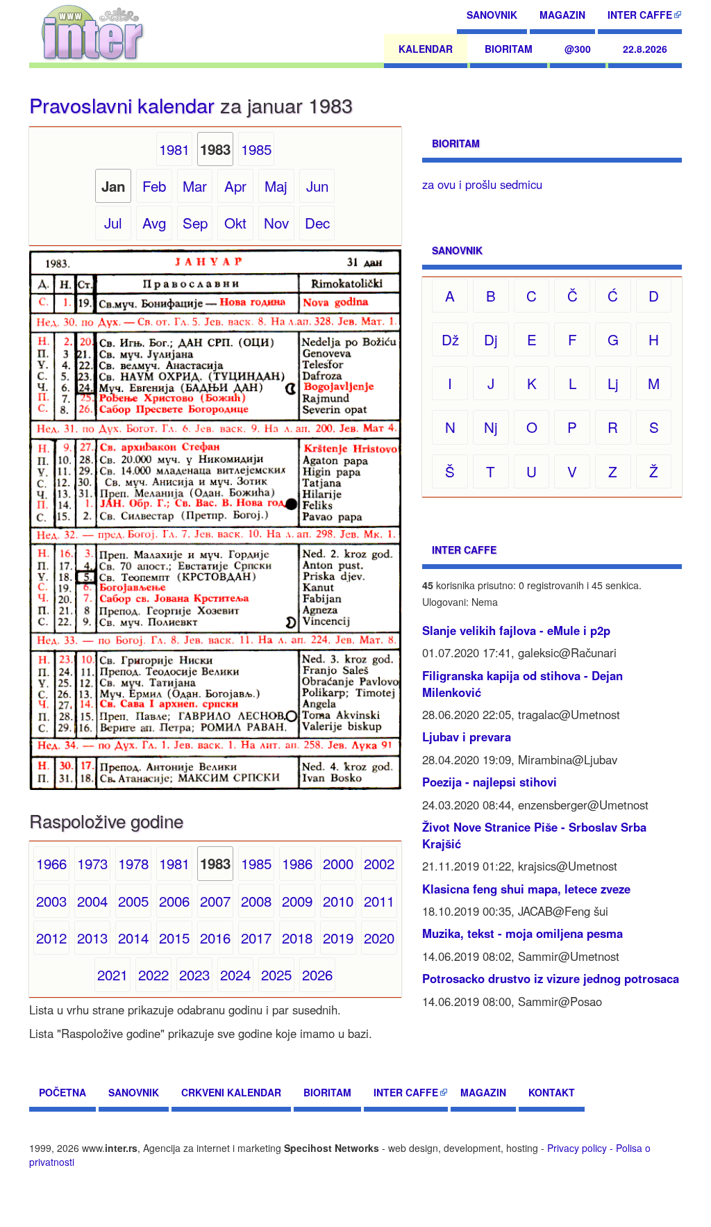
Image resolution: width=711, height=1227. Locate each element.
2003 (51, 900)
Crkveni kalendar (231, 1092)
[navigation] (93, 31)
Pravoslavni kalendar (122, 104)
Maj (276, 185)
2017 (256, 937)
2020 (379, 937)
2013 (92, 937)
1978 (133, 863)
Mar (195, 185)
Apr (235, 185)
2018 (297, 937)
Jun (317, 185)
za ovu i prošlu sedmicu (482, 184)
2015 (174, 937)
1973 (92, 863)
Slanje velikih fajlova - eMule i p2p (516, 630)
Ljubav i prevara (466, 736)
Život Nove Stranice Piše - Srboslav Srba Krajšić (534, 835)
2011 (379, 900)
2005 (133, 900)
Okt (235, 222)
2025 (276, 974)
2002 (379, 863)
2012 (51, 937)
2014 (133, 937)
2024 (235, 974)
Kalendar (426, 49)
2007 (215, 900)
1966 (51, 863)
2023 (194, 974)
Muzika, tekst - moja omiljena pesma (522, 933)
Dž (450, 339)
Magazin (562, 15)
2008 (256, 900)
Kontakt (551, 1092)
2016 (215, 937)
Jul (113, 222)
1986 (297, 863)
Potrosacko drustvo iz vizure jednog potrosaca (550, 978)
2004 (92, 900)
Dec (317, 222)
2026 (317, 974)
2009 (297, 900)
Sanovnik (492, 15)
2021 (112, 974)
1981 (174, 148)
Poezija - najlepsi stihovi (489, 781)
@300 (577, 49)
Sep (195, 222)
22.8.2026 (645, 49)
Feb (154, 185)
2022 (153, 974)
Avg (154, 222)
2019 (338, 937)
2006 (174, 900)
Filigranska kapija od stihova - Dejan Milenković (522, 683)
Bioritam (509, 49)
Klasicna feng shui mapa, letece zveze (526, 888)
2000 (338, 863)
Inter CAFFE (640, 15)
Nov (276, 222)
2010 (338, 900)
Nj (491, 426)
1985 (256, 148)
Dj (491, 339)
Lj (613, 382)
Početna (62, 1092)
